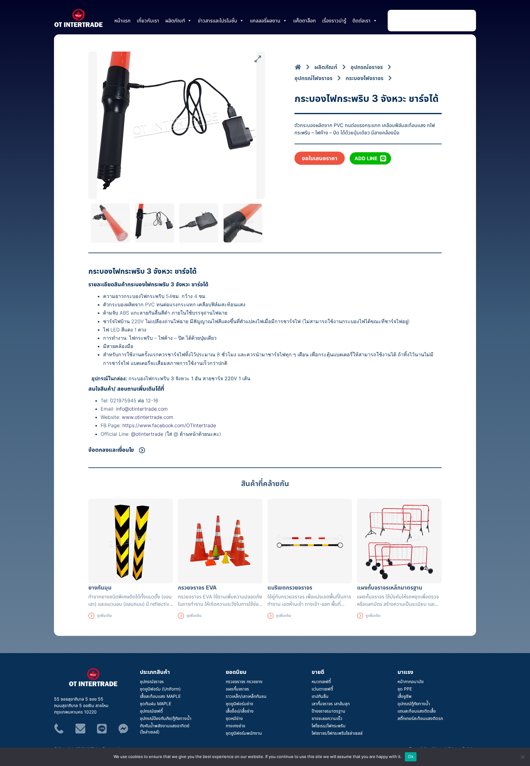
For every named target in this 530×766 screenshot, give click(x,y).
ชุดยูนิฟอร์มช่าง (239, 703)
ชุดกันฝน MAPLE (155, 703)
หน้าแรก (122, 20)
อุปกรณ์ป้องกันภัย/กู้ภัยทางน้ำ (165, 718)
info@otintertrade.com (142, 409)
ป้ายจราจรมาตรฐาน (328, 711)
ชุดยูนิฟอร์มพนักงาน (244, 733)
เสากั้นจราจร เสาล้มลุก (331, 703)
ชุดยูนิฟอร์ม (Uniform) (160, 689)
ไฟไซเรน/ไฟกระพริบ (328, 726)
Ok (410, 756)
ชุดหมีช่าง (234, 718)
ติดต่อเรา (361, 20)
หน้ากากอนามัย (411, 681)
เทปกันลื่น (320, 696)
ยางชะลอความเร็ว (327, 718)
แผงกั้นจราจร (237, 689)
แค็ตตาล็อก (304, 20)
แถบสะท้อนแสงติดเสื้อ (417, 711)
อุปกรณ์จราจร (152, 681)
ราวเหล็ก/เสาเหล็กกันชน (246, 696)
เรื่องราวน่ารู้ (334, 20)
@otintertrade (148, 434)
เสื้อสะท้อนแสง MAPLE (160, 696)
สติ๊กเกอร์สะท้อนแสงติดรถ (420, 718)
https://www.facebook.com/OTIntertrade (169, 425)
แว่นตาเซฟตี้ (322, 689)
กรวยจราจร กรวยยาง (244, 681)
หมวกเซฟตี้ (321, 681)
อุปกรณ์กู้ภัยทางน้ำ (414, 703)
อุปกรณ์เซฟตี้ (151, 711)
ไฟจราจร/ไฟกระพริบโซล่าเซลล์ (337, 733)
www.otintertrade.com (147, 417)
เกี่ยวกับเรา (148, 20)
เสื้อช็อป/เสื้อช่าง (240, 711)
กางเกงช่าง (235, 726)
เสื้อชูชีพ (405, 696)
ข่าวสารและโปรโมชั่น (217, 20)
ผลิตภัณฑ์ (175, 20)
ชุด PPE (405, 689)
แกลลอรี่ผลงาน (265, 20)
